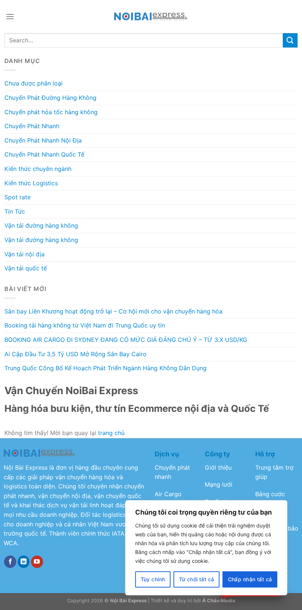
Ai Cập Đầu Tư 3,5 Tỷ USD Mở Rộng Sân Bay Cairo (75, 354)
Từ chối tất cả (196, 579)
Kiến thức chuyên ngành (37, 168)
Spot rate (17, 197)
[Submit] (290, 40)
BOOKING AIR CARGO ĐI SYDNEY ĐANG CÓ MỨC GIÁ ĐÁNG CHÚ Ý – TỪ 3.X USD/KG (125, 339)
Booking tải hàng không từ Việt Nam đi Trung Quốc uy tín (84, 325)
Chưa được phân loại (33, 83)
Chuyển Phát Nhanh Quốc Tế (44, 154)
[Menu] (10, 16)
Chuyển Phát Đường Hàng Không (50, 97)
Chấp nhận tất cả (250, 579)
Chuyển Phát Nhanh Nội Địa (43, 140)
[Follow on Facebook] (10, 561)
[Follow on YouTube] (37, 561)
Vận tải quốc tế (25, 268)
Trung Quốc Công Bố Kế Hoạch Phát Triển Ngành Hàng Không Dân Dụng (105, 368)
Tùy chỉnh (153, 579)
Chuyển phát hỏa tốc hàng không (51, 112)
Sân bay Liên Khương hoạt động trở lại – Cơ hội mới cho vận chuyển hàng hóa (113, 311)
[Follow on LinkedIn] (24, 561)
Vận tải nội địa (24, 254)
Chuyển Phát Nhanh (31, 126)
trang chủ (111, 433)
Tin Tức (14, 211)
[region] (206, 547)
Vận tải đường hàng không (41, 225)
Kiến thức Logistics (31, 183)
